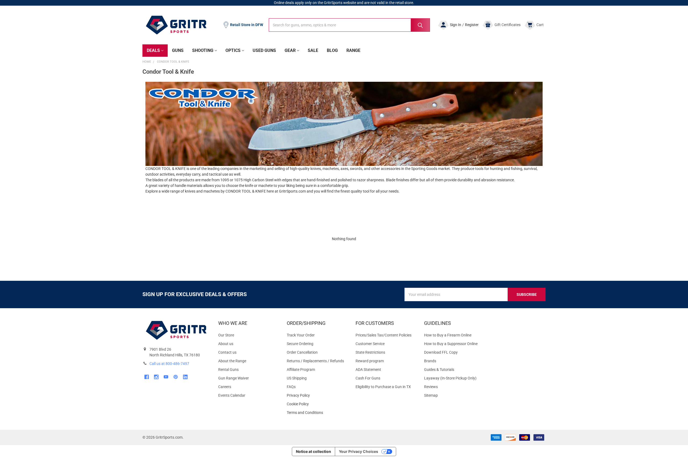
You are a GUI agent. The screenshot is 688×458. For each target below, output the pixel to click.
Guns (178, 50)
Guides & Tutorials (439, 369)
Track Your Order (301, 335)
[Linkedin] (185, 377)
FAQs (291, 387)
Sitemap (431, 395)
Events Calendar (231, 395)
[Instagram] (156, 377)
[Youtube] (166, 377)
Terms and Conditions (317, 413)
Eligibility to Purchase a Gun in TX (383, 387)
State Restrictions (370, 352)
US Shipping (297, 378)
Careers (224, 387)
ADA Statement (368, 369)
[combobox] (349, 25)
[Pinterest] (175, 377)
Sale (313, 50)
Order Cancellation (302, 352)
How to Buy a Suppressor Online (451, 344)
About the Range (232, 361)
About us (225, 344)
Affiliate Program (301, 369)
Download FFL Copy (441, 352)
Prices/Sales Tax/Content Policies (383, 335)
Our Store (226, 335)
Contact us (227, 352)
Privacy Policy (317, 395)
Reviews (431, 387)
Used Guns (264, 50)
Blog (332, 50)
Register (472, 25)
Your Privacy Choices (358, 451)
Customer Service (370, 344)
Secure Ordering (300, 344)
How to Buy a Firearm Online (447, 335)
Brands (430, 361)
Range (353, 50)
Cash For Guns (368, 378)
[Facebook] (146, 377)
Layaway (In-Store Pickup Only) (450, 378)
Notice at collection (313, 451)
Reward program (370, 361)
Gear (290, 50)
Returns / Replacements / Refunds (315, 361)
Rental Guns (228, 369)
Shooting (202, 50)
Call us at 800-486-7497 (169, 363)
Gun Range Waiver (233, 378)
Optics (233, 50)
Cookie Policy (317, 404)
